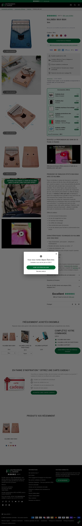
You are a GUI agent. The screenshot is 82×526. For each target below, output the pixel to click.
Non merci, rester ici (41, 271)
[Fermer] (56, 254)
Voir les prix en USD (41, 267)
